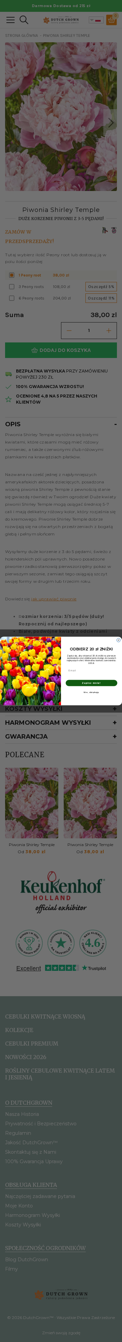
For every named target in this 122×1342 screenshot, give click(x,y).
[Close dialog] (118, 640)
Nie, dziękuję (91, 692)
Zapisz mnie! (91, 683)
